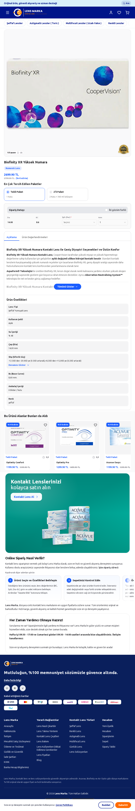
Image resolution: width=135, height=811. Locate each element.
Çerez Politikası (64, 805)
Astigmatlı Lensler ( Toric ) (44, 23)
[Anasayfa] (15, 664)
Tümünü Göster (65, 286)
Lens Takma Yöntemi (47, 731)
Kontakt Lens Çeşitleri (48, 736)
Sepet (105, 741)
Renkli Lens (75, 731)
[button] (67, 361)
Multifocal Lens (77, 741)
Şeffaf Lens (75, 726)
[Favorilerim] (119, 12)
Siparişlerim (108, 736)
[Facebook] (15, 688)
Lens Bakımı (43, 741)
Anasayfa (8, 726)
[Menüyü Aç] (7, 12)
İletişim (7, 736)
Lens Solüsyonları (78, 752)
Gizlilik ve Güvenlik (13, 752)
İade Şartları (10, 757)
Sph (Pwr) (66, 217)
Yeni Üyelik (107, 726)
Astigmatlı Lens (77, 736)
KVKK (6, 762)
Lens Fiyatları (43, 755)
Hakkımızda (9, 731)
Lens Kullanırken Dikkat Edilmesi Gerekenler (49, 748)
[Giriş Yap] (111, 12)
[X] (23, 688)
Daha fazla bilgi (12, 680)
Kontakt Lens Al (24, 496)
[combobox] (79, 222)
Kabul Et (123, 805)
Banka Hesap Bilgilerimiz (16, 767)
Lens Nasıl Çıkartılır (46, 726)
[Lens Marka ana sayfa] (30, 12)
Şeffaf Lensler (15, 23)
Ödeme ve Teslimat (14, 746)
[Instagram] (7, 688)
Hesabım (106, 731)
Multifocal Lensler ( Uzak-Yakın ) (83, 23)
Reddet (106, 805)
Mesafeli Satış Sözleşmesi (17, 741)
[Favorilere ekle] (45, 425)
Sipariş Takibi (108, 746)
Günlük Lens (75, 746)
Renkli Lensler (116, 23)
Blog (39, 760)
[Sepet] (127, 12)
